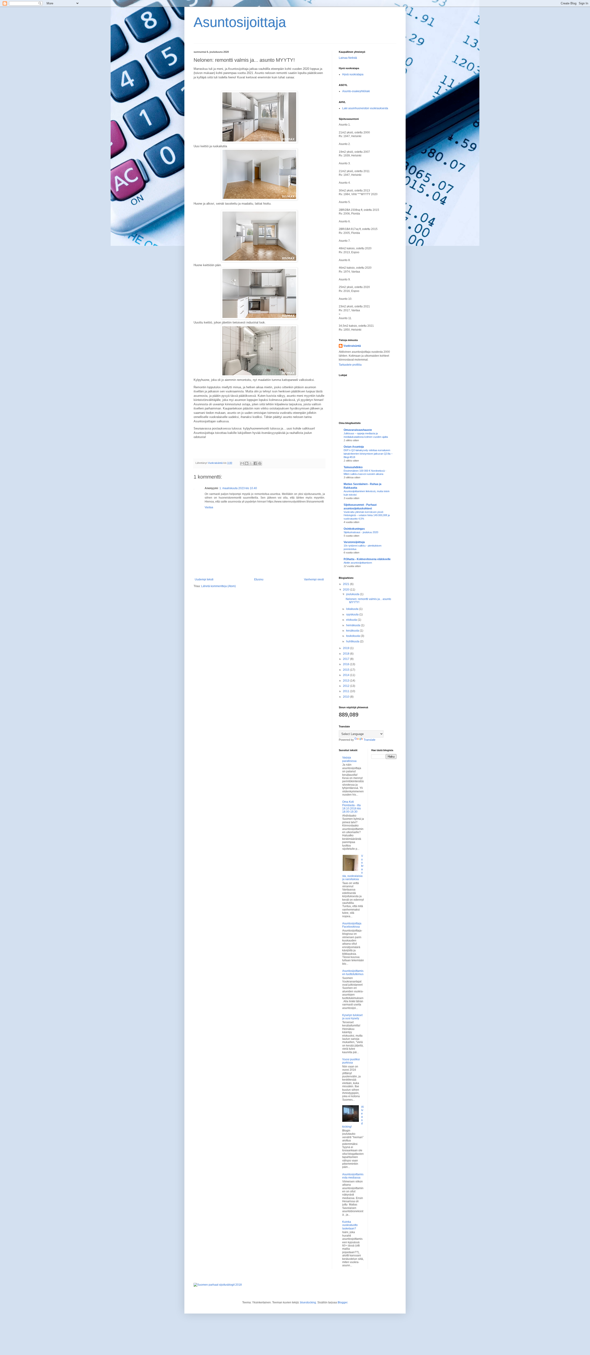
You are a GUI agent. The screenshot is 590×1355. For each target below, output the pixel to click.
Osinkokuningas (354, 528)
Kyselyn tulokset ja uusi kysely (352, 1017)
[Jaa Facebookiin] (255, 463)
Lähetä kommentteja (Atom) (218, 586)
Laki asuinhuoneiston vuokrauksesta (365, 108)
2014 (346, 675)
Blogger (342, 1302)
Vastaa (209, 507)
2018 (346, 653)
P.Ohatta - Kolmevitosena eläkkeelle (367, 559)
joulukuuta (353, 594)
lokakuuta (352, 609)
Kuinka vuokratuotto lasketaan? (350, 1225)
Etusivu (258, 579)
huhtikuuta (353, 641)
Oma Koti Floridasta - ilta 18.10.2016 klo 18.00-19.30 (351, 806)
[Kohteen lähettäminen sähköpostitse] (242, 463)
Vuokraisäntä (352, 345)
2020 (346, 589)
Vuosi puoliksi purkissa (351, 1061)
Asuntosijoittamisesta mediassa (352, 1176)
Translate (369, 739)
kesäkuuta (353, 630)
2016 (346, 664)
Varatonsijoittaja (354, 542)
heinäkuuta (353, 625)
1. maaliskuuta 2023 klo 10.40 (238, 488)
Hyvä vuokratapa (352, 74)
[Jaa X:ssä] (251, 463)
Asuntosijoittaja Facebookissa (351, 925)
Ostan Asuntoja (354, 446)
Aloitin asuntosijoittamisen (358, 562)
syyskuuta (352, 614)
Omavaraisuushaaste (358, 430)
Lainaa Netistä (348, 57)
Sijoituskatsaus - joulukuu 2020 (361, 532)
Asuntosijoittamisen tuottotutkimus (352, 972)
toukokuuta (353, 636)
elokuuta (352, 619)
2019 (346, 648)
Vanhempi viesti (314, 579)
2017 (346, 659)
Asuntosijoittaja (240, 22)
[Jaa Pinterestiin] (259, 463)
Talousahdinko (353, 467)
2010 (346, 696)
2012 (346, 686)
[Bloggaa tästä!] (246, 463)
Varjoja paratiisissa (349, 759)
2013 (346, 680)
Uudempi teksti (204, 579)
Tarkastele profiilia (350, 364)
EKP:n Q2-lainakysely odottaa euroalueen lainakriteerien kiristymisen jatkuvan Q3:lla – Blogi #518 (368, 454)
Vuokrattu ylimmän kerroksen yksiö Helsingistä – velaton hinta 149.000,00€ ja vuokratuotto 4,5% (367, 515)
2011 (346, 691)
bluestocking (308, 1302)
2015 (346, 669)
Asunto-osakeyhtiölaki (356, 91)
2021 (346, 584)
